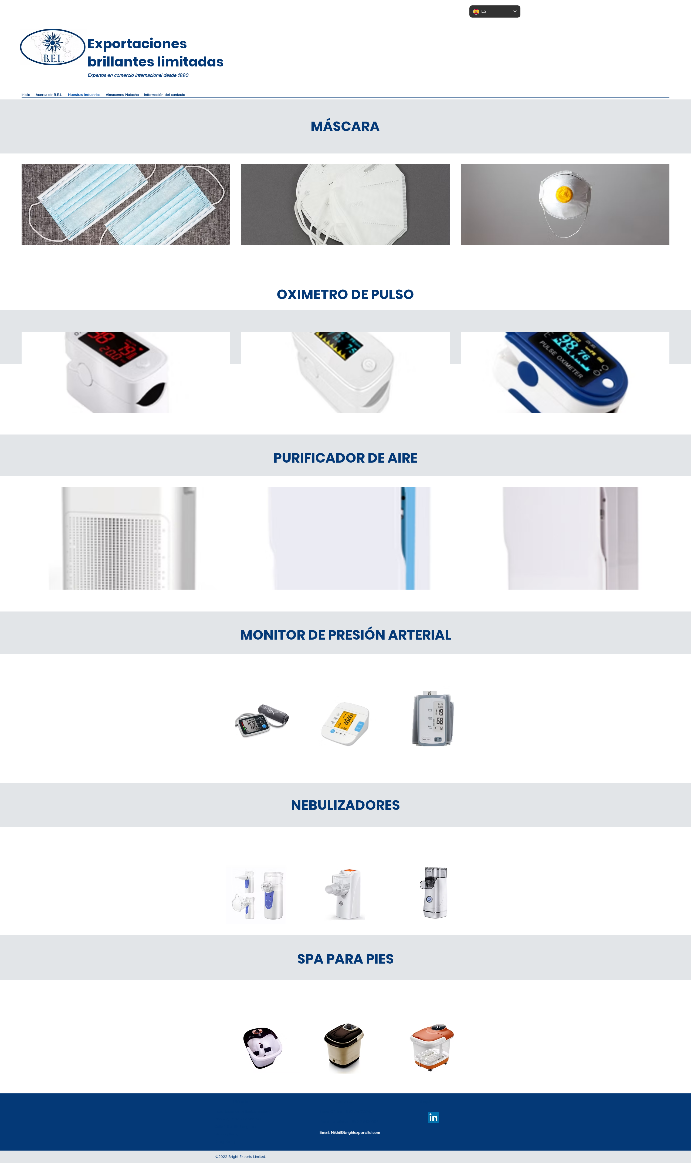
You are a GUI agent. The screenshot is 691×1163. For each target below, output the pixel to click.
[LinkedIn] (433, 1117)
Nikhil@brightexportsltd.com (355, 1132)
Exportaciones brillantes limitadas (155, 52)
